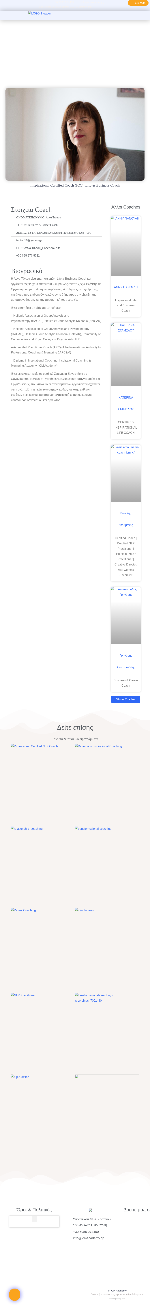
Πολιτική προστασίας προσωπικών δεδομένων (117, 1294)
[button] (94, 15)
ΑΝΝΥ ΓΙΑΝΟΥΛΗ (126, 287)
